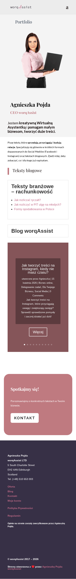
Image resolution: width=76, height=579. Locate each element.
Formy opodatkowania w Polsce (34, 209)
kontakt (24, 418)
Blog (10, 491)
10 (51, 344)
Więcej (38, 332)
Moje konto (14, 500)
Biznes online (45, 283)
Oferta (11, 486)
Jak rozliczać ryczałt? (27, 200)
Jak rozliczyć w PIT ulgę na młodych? (37, 204)
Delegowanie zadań (31, 287)
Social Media (41, 291)
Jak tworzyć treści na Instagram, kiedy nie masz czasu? (38, 268)
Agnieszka (44, 279)
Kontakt (12, 496)
